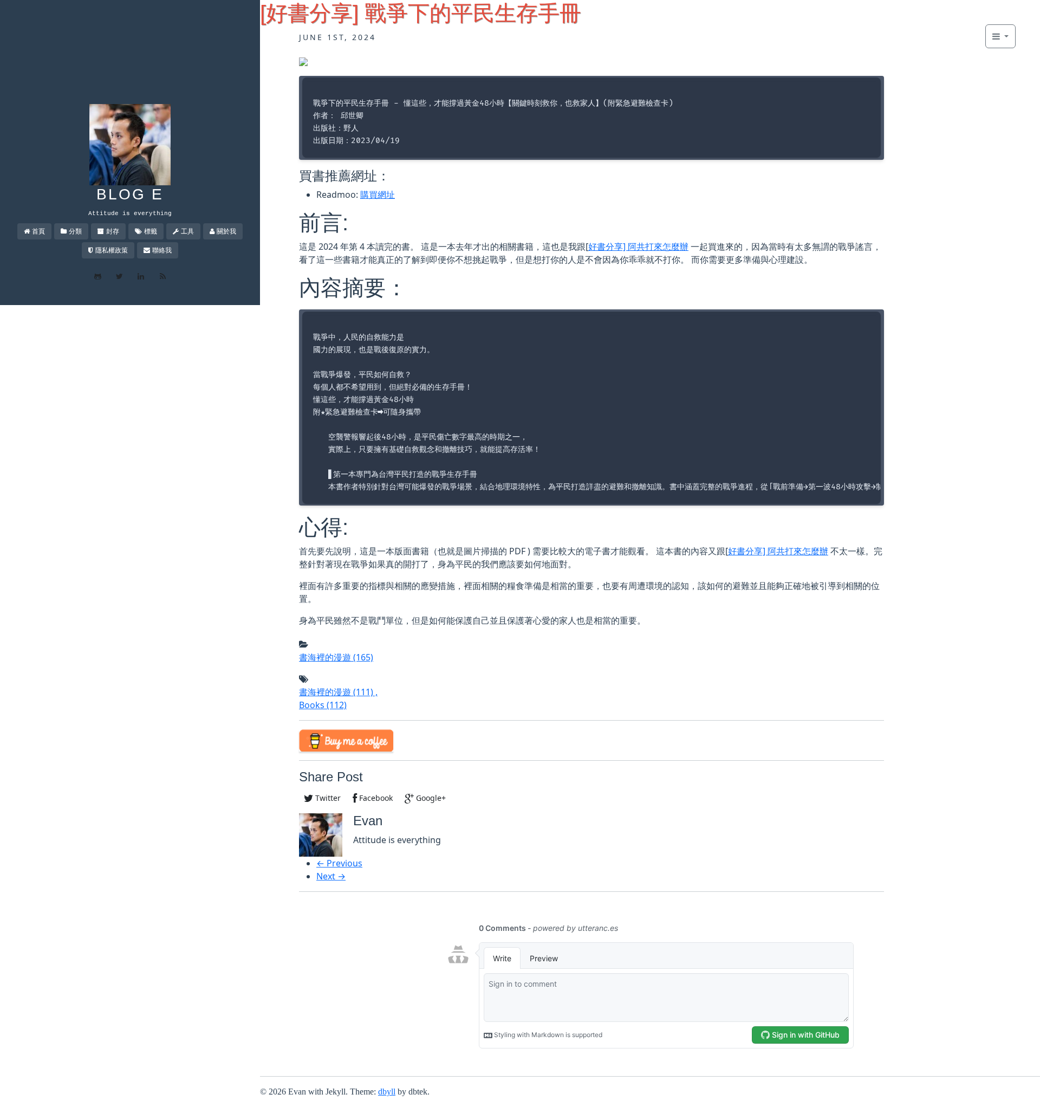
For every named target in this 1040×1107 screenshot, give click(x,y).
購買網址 (377, 194)
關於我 (226, 231)
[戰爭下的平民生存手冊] (303, 61)
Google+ (430, 798)
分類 (75, 231)
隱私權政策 (111, 250)
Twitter (327, 798)
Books (323, 705)
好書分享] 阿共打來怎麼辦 (638, 247)
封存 (112, 231)
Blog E (130, 194)
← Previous (339, 863)
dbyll (386, 1091)
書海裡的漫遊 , (338, 692)
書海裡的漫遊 (336, 657)
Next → (331, 876)
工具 (187, 231)
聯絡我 (162, 250)
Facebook (375, 798)
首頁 (38, 231)
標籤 (150, 231)
